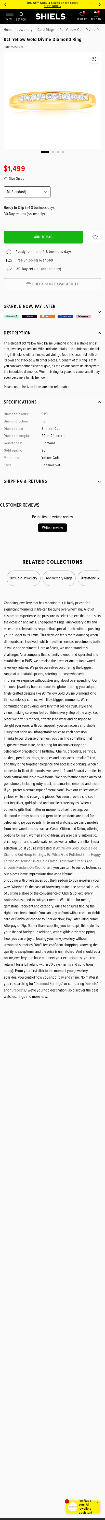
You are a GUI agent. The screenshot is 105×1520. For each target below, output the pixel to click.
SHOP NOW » (52, 6)
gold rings (46, 29)
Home (8, 29)
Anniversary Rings (59, 577)
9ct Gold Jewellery (23, 577)
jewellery (25, 29)
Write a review (52, 527)
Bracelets (18, 990)
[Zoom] (94, 59)
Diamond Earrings (48, 983)
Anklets (91, 983)
